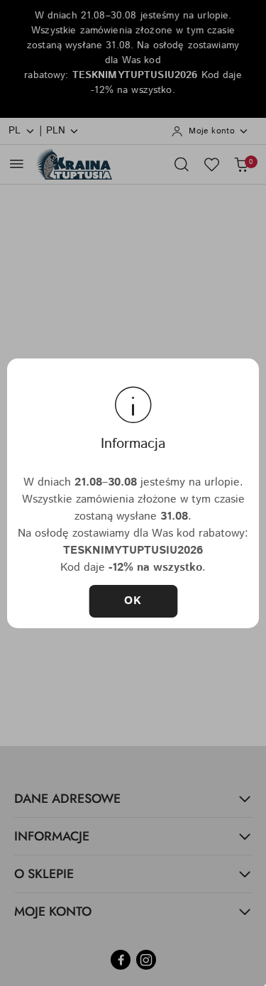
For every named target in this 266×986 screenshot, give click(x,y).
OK (133, 601)
